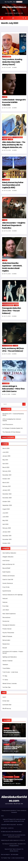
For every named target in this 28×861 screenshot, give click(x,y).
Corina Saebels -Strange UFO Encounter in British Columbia (14, 102)
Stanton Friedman (7, 660)
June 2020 (6, 516)
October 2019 (6, 543)
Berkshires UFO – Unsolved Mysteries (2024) (11, 732)
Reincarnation (6, 383)
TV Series (5, 679)
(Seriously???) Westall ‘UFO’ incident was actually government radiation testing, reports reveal (14, 820)
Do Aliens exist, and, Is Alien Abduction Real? (11, 831)
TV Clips (5, 96)
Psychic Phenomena (8, 632)
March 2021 (6, 482)
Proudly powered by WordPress (9, 810)
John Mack (6, 610)
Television (5, 664)
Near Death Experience (9, 613)
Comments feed (7, 704)
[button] (23, 18)
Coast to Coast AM (8, 579)
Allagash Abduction (7, 137)
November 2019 (7, 539)
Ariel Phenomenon (8, 424)
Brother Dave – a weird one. (7, 828)
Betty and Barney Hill (17, 137)
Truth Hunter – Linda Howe (10, 672)
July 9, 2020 (7, 394)
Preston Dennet (7, 629)
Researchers (6, 644)
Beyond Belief (6, 568)
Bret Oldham (19, 824)
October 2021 (6, 478)
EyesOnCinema (7, 591)
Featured (5, 598)
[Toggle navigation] (13, 18)
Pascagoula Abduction (7, 305)
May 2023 (5, 459)
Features (5, 139)
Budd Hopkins (6, 572)
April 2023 (5, 463)
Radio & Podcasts (6, 56)
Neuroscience (6, 617)
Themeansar (14, 812)
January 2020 (6, 532)
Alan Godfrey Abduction (9, 553)
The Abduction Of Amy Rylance (11, 432)
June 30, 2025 (9, 767)
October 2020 (6, 501)
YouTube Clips (6, 179)
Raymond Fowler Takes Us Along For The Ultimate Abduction (14, 849)
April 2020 (5, 524)
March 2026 (6, 448)
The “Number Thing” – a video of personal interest (12, 857)
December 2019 (7, 535)
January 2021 (6, 490)
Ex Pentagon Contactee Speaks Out (12, 428)
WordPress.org (7, 708)
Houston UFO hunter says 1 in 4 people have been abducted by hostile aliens (14, 835)
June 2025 (5, 452)
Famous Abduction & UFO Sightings (10, 303)
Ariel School (6, 560)
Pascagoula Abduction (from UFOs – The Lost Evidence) (11, 310)
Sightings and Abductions (10, 657)
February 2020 (7, 528)
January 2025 (6, 456)
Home (2, 815)
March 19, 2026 (9, 734)
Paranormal (6, 621)
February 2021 (7, 486)
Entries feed (6, 701)
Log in (4, 697)
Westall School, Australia (10, 683)
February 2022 (7, 471)
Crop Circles (6, 587)
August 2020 (6, 509)
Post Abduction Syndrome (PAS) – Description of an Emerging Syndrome (14, 844)
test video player (14, 854)
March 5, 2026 (9, 751)
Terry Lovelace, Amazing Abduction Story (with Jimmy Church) (12, 62)
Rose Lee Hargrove (5, 854)
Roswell (5, 647)
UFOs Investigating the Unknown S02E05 (13, 748)
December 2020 (7, 494)
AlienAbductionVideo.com (14, 9)
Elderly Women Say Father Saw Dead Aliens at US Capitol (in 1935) (12, 185)
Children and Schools (9, 575)
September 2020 (7, 505)
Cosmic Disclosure (8, 583)
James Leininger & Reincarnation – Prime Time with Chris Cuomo (13, 389)
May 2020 (5, 520)
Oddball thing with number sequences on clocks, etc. (13, 840)
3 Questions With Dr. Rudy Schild (8, 824)
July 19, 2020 (7, 273)
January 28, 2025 (10, 783)
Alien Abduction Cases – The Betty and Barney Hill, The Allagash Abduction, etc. (13, 144)
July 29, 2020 (7, 67)
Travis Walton (6, 668)
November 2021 (7, 475)
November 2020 (7, 497)
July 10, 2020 (7, 316)
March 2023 (6, 467)
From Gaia (5, 606)
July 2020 (5, 513)
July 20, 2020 (7, 107)
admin (15, 67)
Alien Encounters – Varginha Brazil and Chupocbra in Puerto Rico (13, 225)
